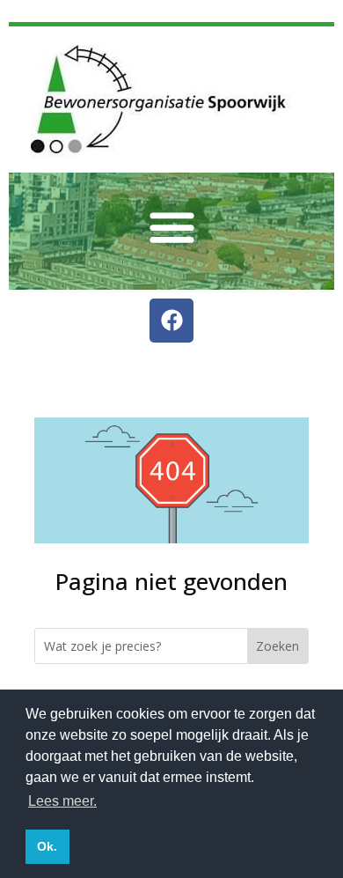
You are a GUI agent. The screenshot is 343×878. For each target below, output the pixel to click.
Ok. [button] (47, 846)
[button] (171, 226)
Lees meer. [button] (62, 800)
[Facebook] (171, 321)
